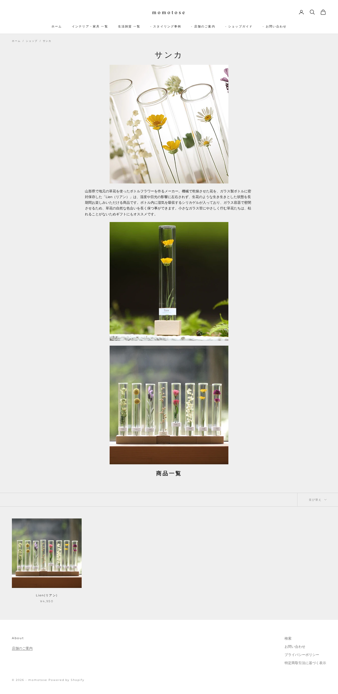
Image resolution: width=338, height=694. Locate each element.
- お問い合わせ (275, 26)
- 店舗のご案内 (203, 26)
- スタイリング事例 (165, 26)
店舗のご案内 (22, 648)
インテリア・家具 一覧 (90, 26)
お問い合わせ (295, 646)
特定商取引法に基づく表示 (305, 663)
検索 (288, 638)
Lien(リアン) (47, 595)
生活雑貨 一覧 (129, 26)
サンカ (47, 41)
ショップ (31, 41)
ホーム (56, 26)
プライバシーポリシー (302, 654)
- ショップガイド (239, 26)
